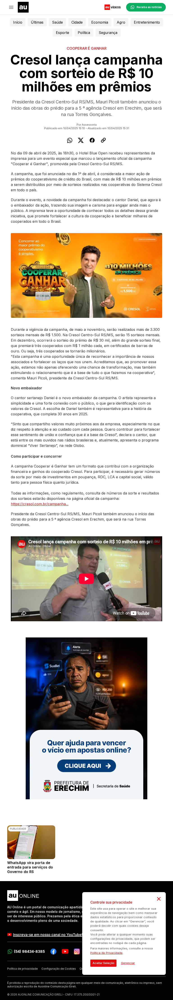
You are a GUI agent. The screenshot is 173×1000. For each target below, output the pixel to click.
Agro (121, 22)
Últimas (37, 22)
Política (84, 32)
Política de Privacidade (106, 953)
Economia (99, 22)
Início (17, 22)
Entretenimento (147, 22)
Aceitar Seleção (103, 963)
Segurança (108, 32)
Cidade (77, 22)
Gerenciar (128, 963)
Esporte (62, 32)
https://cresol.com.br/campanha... (39, 504)
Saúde (57, 22)
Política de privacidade (22, 968)
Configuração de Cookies (58, 968)
